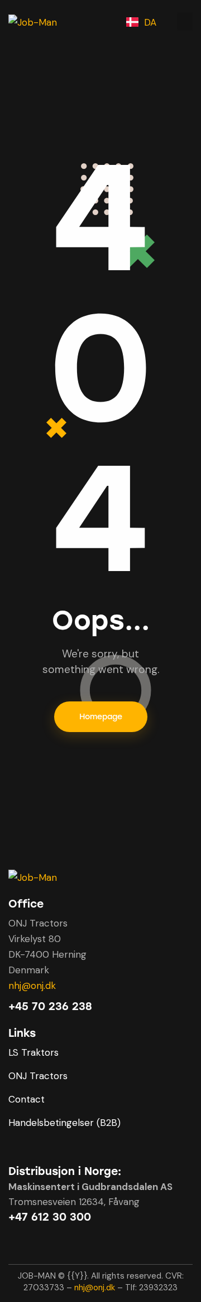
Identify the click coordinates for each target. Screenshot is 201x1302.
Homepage (100, 716)
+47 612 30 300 (49, 1217)
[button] (185, 21)
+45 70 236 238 (50, 1006)
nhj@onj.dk (32, 985)
